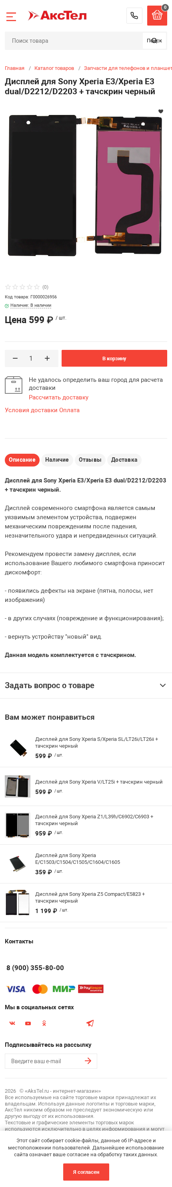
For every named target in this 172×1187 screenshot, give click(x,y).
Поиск (154, 41)
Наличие (57, 460)
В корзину (114, 358)
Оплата (69, 410)
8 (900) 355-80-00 (134, 16)
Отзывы (90, 460)
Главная (14, 68)
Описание (22, 460)
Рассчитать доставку (58, 397)
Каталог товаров (54, 68)
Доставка (124, 460)
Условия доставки (31, 410)
